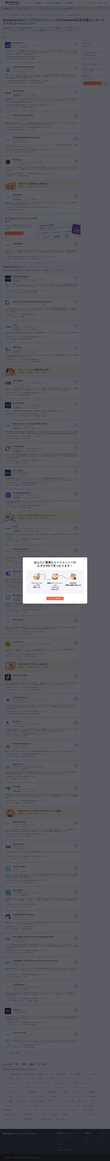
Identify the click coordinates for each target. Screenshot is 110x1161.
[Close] (85, 559)
